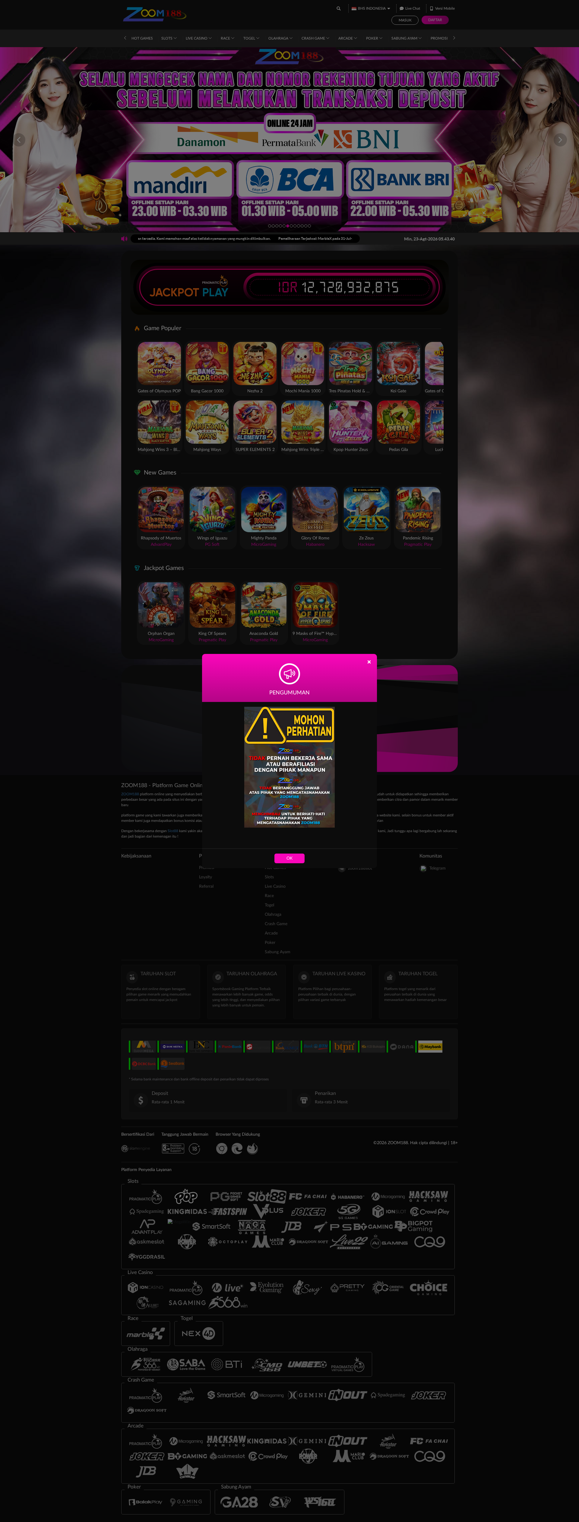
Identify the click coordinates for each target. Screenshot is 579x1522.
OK (289, 858)
